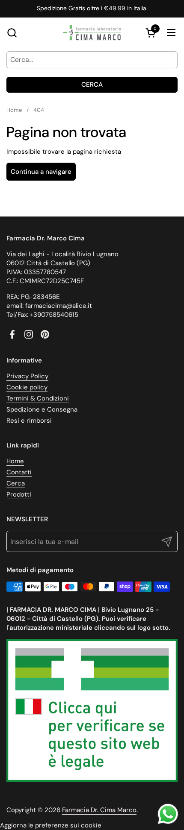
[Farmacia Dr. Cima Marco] (92, 32)
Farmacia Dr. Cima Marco (99, 810)
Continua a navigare (41, 171)
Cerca (92, 84)
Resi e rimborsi (29, 420)
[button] (11, 32)
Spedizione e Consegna (41, 409)
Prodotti (18, 494)
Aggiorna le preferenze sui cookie (50, 825)
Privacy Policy (27, 376)
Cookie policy (26, 387)
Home (15, 461)
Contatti (19, 472)
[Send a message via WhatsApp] (168, 814)
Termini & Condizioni (37, 398)
